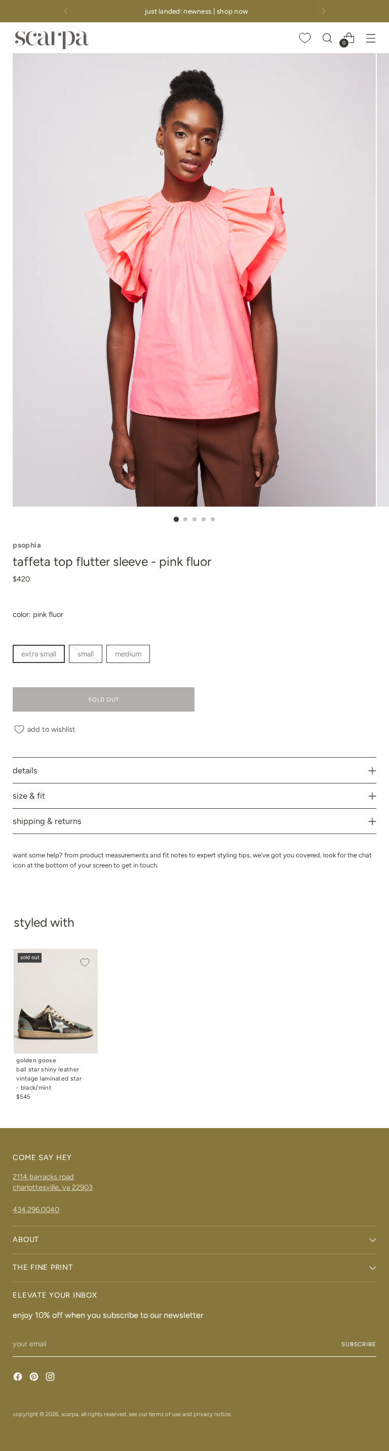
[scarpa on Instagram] (51, 1378)
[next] (324, 11)
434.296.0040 (36, 1209)
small (85, 653)
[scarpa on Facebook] (19, 1378)
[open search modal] (327, 37)
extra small (38, 653)
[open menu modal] (371, 37)
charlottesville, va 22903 (53, 1187)
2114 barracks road (43, 1176)
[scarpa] (51, 37)
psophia (27, 545)
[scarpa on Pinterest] (35, 1378)
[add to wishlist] (84, 962)
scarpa (70, 1414)
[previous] (66, 11)
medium (128, 653)
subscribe (358, 1344)
